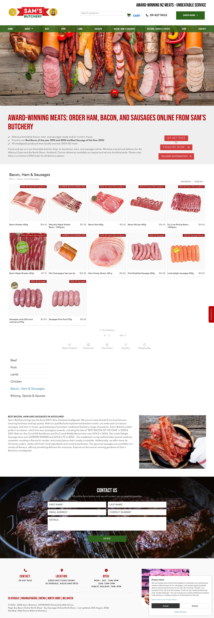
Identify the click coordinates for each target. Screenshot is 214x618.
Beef (47, 28)
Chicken (98, 28)
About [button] (27, 28)
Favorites (126, 348)
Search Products (69, 348)
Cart (136, 16)
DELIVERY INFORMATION (174, 156)
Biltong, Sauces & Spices (158, 28)
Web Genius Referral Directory (32, 611)
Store (11, 179)
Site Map (12, 611)
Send (107, 538)
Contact (202, 28)
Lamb (80, 28)
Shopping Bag (144, 348)
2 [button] (108, 335)
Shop (184, 28)
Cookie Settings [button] (180, 612)
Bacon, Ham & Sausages (124, 28)
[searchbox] (101, 13)
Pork (63, 28)
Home (10, 28)
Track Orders (107, 348)
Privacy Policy (53, 545)
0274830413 (44, 605)
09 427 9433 (25, 581)
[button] (123, 335)
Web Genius (67, 605)
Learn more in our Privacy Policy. (164, 600)
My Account (88, 348)
